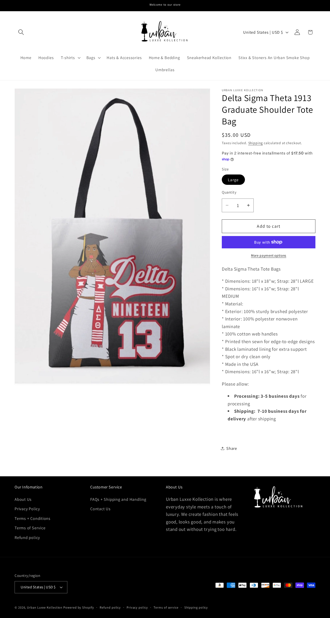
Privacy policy (137, 607)
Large (233, 179)
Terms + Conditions (33, 518)
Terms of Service (30, 527)
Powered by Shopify (78, 607)
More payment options (268, 255)
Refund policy (27, 537)
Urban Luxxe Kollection (44, 607)
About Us (23, 499)
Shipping (255, 143)
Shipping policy (196, 607)
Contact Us (100, 509)
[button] (21, 32)
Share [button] (231, 448)
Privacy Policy (27, 509)
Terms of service (166, 607)
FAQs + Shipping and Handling (118, 499)
